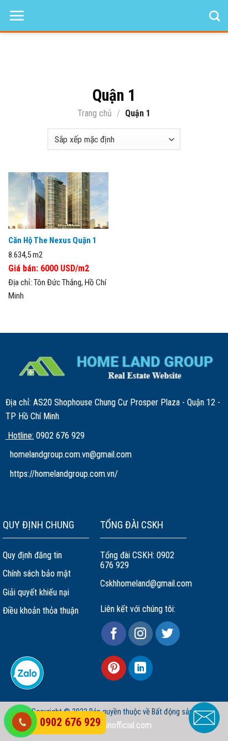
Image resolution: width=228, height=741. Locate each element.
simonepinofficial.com (114, 725)
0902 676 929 (70, 722)
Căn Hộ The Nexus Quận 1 (52, 240)
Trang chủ (94, 113)
